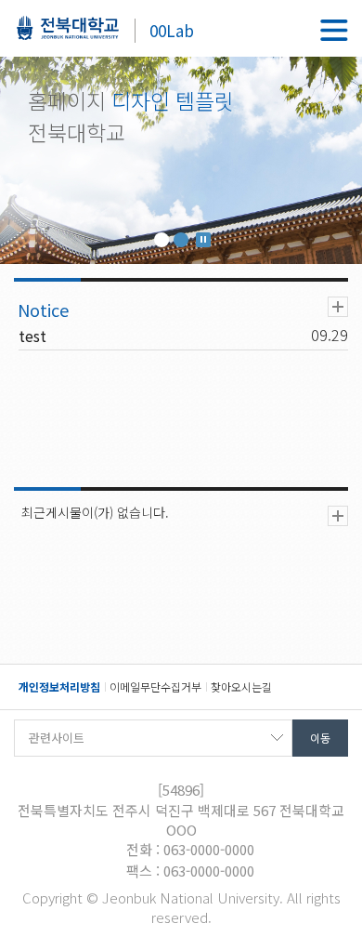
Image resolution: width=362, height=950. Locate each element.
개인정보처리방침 (59, 686)
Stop (203, 239)
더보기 (338, 307)
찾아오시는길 (241, 686)
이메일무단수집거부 (155, 686)
